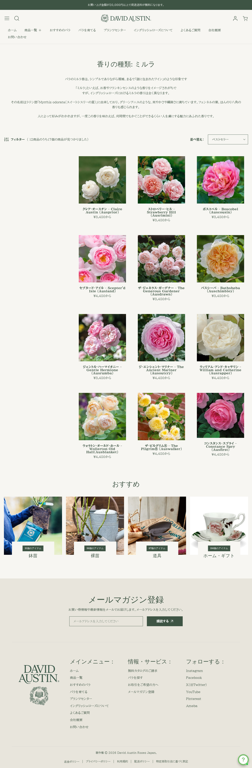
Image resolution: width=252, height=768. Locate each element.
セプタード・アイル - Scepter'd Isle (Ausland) (102, 289)
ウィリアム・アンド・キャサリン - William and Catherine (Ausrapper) (220, 370)
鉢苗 (33, 555)
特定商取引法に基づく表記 (172, 761)
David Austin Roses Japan (136, 752)
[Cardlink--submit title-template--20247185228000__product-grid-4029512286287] (220, 258)
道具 (157, 555)
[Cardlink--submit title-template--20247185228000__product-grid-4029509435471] (102, 258)
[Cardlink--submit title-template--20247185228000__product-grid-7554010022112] (220, 415)
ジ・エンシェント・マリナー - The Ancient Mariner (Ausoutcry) (161, 370)
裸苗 (95, 555)
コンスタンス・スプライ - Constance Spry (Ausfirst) (220, 446)
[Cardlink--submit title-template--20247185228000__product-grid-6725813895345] (102, 416)
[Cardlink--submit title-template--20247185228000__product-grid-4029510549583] (161, 337)
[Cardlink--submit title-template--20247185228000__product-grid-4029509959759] (102, 180)
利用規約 (122, 761)
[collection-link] (33, 526)
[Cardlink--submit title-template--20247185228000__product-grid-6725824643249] (161, 416)
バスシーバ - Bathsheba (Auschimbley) (220, 289)
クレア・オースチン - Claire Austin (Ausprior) (102, 210)
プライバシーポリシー (98, 761)
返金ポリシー (71, 761)
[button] (33, 30)
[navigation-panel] (7, 18)
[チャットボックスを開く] (243, 759)
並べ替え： (197, 139)
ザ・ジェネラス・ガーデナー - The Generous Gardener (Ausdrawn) (161, 291)
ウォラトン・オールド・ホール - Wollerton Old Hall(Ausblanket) (102, 449)
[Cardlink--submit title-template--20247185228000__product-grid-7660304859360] (220, 337)
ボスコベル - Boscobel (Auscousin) (220, 210)
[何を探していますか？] (17, 18)
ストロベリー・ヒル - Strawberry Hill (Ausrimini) (161, 212)
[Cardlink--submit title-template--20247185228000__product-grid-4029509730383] (161, 258)
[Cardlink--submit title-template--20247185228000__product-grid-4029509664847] (102, 337)
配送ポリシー (142, 761)
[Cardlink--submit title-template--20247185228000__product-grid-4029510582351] (220, 180)
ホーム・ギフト (219, 555)
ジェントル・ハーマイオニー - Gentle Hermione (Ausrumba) (102, 370)
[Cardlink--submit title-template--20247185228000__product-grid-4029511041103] (161, 180)
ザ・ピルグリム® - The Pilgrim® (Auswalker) (161, 447)
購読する (163, 621)
